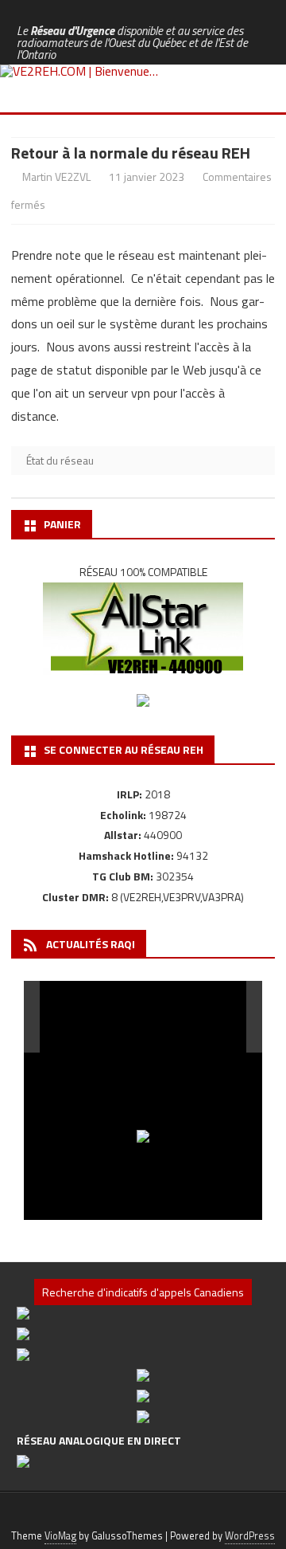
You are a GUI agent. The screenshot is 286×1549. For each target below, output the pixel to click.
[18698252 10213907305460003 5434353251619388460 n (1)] (81, 1017)
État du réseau (60, 460)
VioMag (60, 1535)
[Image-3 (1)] (211, 1018)
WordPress (250, 1535)
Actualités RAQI (90, 943)
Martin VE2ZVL (56, 176)
